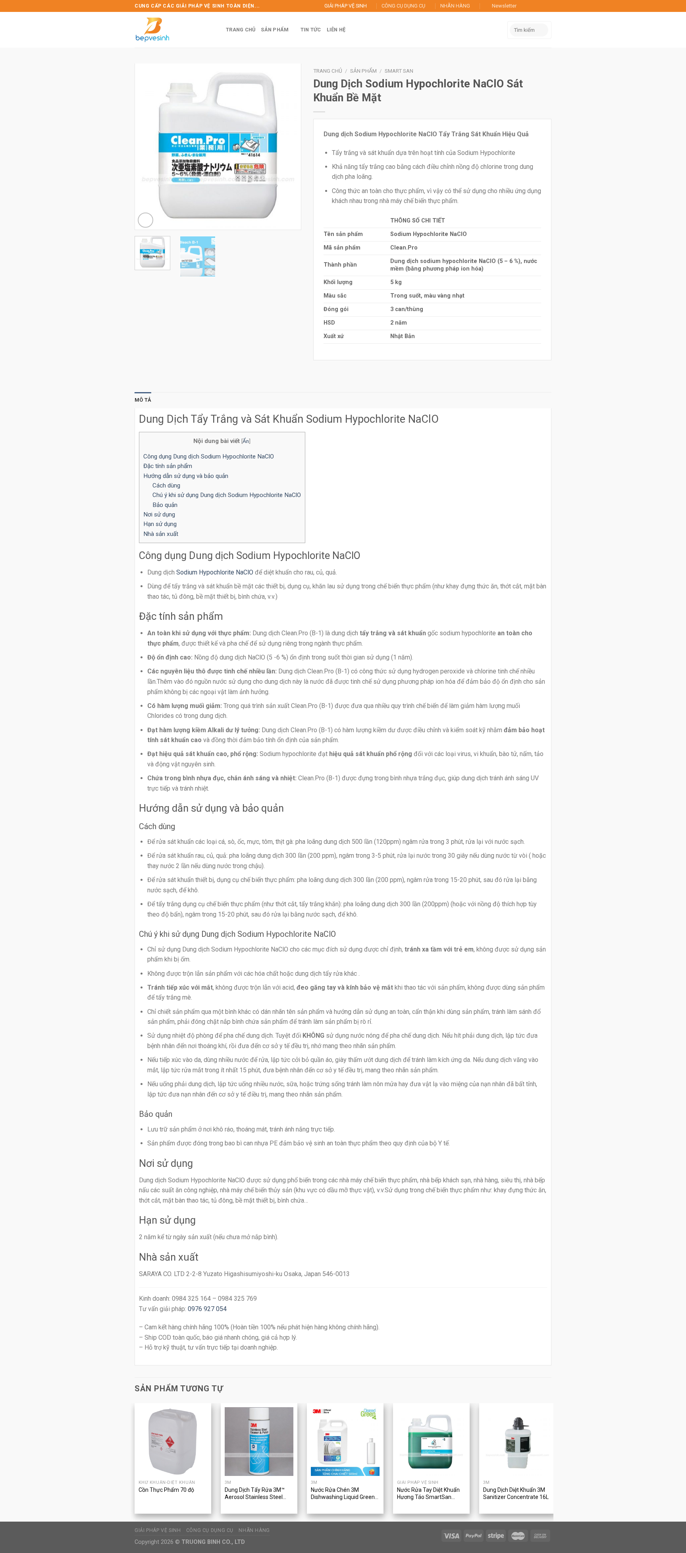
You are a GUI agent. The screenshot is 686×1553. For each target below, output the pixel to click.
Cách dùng (166, 485)
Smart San (399, 71)
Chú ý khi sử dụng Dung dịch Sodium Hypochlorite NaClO (226, 495)
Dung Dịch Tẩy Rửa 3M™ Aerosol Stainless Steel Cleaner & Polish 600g (255, 1494)
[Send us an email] (547, 6)
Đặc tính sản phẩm (168, 466)
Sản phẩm (363, 71)
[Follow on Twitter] (540, 6)
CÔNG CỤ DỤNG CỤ (405, 6)
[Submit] (540, 30)
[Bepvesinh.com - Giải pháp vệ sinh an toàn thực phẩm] (154, 30)
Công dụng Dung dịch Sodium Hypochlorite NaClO (208, 456)
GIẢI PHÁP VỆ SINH (347, 6)
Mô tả (143, 400)
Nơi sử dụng (159, 514)
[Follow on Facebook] (524, 6)
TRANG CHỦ (240, 30)
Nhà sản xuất (160, 534)
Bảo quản (164, 505)
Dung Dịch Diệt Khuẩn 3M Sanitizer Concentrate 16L (516, 1493)
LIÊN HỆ (335, 30)
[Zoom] (145, 220)
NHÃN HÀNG (456, 6)
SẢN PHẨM (275, 30)
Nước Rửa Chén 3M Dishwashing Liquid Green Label (343, 1494)
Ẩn (246, 441)
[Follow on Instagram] (532, 6)
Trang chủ (327, 71)
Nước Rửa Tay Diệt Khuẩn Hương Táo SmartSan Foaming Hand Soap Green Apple (430, 1494)
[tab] (143, 400)
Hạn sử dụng (160, 524)
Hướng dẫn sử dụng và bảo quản (185, 476)
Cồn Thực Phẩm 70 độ (166, 1490)
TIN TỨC (310, 30)
